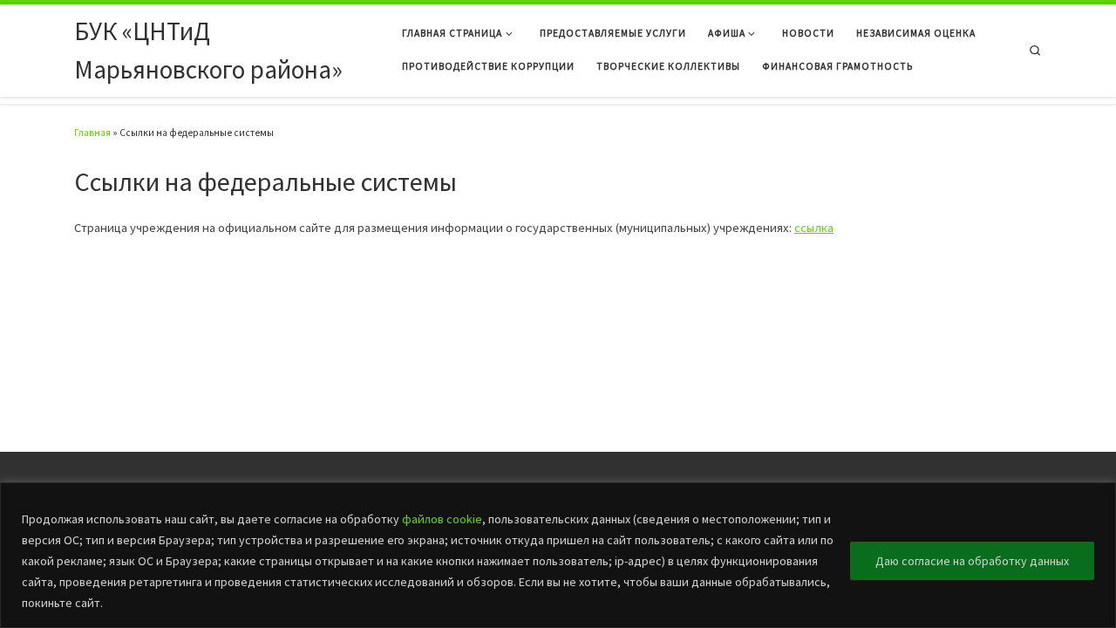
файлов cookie (442, 519)
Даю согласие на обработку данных (972, 561)
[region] (558, 555)
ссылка (814, 228)
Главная (92, 132)
